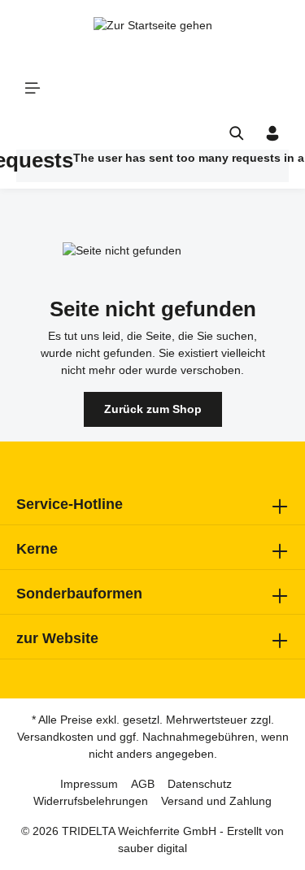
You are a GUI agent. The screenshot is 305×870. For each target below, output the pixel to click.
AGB (143, 783)
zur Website (57, 638)
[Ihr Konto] (272, 133)
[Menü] (32, 88)
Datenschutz (200, 783)
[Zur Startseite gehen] (153, 32)
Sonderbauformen (79, 593)
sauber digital (152, 848)
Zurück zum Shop (153, 408)
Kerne (37, 549)
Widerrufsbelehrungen (90, 800)
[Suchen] (236, 133)
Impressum (89, 783)
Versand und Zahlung (216, 800)
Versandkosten (55, 736)
